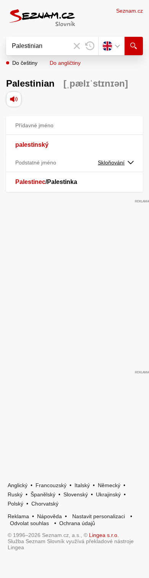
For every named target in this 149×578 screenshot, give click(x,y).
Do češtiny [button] (24, 63)
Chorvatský (44, 504)
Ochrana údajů (77, 523)
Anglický (18, 485)
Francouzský (51, 485)
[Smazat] (76, 46)
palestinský (32, 144)
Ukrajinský (108, 494)
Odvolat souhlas (29, 523)
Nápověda (49, 516)
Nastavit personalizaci (98, 516)
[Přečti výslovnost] (13, 99)
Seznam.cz (129, 11)
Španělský (43, 494)
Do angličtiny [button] (65, 63)
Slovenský (75, 494)
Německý (109, 485)
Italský (82, 485)
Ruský (15, 494)
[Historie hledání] (89, 46)
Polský (15, 504)
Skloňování (111, 162)
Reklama (18, 516)
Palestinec (30, 182)
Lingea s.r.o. (104, 535)
